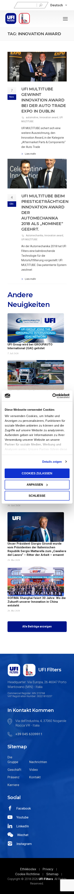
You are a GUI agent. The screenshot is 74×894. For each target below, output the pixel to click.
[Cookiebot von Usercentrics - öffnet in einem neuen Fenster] (52, 395)
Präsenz (13, 777)
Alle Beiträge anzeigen (37, 626)
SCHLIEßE (37, 495)
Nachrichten (37, 762)
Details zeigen (52, 461)
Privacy (48, 869)
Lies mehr (30, 153)
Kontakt (35, 777)
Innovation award (48, 117)
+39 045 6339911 (29, 734)
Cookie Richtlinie (27, 874)
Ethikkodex (28, 869)
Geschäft (14, 770)
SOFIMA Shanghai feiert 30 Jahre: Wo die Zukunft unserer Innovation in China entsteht (36, 601)
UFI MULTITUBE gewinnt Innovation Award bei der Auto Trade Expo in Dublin (43, 100)
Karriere (13, 785)
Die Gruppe (12, 759)
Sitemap (52, 874)
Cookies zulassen (37, 473)
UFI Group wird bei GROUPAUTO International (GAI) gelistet (29, 346)
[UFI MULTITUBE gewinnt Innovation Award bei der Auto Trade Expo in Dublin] (37, 66)
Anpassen (35, 484)
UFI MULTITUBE (29, 239)
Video (33, 770)
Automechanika (34, 235)
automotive (32, 117)
